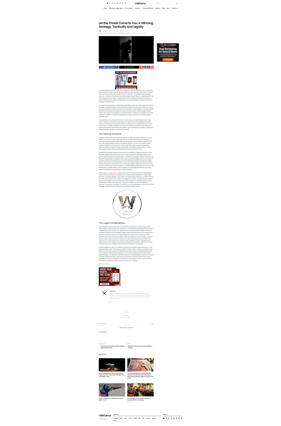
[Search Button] (177, 3)
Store (139, 418)
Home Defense (121, 33)
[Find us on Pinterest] (122, 3)
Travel (132, 33)
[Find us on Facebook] (109, 3)
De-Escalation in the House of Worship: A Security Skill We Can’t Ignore (139, 399)
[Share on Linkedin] (145, 67)
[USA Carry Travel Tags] (126, 80)
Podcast (135, 418)
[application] (126, 204)
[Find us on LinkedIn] (117, 3)
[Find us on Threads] (125, 3)
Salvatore (105, 31)
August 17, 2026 (102, 378)
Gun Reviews (103, 395)
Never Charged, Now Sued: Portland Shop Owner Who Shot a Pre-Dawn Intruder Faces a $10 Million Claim (111, 374)
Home (105, 8)
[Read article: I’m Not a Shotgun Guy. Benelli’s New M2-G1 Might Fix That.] (112, 389)
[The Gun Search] (168, 52)
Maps (121, 418)
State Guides (115, 418)
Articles (103, 19)
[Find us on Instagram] (112, 3)
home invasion (105, 264)
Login (152, 324)
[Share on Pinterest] (148, 67)
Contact (174, 8)
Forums (130, 418)
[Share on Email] (152, 67)
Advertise (154, 418)
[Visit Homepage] (140, 3)
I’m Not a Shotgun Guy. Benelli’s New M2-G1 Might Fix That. (111, 399)
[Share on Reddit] (141, 67)
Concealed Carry (107, 33)
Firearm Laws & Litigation (135, 370)
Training (131, 395)
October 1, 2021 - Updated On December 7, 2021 (119, 31)
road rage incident (112, 173)
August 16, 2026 (131, 402)
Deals (143, 418)
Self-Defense (127, 33)
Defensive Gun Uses (104, 370)
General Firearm (114, 33)
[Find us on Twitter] (115, 3)
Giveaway (148, 418)
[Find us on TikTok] (120, 3)
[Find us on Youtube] (107, 3)
